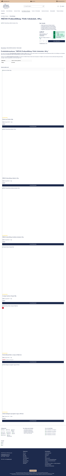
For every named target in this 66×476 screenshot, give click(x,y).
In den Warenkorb (56, 41)
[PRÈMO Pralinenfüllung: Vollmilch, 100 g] (33, 152)
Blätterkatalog (25, 462)
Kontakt (24, 454)
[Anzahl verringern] (41, 41)
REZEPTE (33, 1)
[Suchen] (43, 6)
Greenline (46, 462)
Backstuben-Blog (25, 460)
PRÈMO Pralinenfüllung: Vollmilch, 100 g (10, 178)
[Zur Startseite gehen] (6, 6)
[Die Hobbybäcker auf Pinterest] (50, 433)
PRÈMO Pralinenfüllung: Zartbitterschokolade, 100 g (13, 237)
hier (53, 473)
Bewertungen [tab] (19, 47)
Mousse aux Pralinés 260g (7, 119)
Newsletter (25, 463)
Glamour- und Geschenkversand (50, 460)
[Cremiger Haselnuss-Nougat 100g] (33, 270)
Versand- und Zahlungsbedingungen (50, 459)
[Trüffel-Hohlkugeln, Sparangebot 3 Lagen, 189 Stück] (33, 387)
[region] (19, 34)
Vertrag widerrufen (33, 470)
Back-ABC (24, 455)
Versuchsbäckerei (26, 458)
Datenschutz (47, 454)
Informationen (47, 451)
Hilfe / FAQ (25, 459)
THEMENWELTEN (6, 1)
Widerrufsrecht (47, 458)
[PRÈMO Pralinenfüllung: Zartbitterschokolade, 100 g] (33, 211)
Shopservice (25, 451)
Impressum (47, 455)
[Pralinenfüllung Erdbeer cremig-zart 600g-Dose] (33, 328)
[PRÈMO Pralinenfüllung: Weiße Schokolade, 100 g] (19, 34)
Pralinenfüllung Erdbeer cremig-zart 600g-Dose (12, 354)
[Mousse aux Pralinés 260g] (33, 93)
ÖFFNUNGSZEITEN (61, 1)
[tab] (3, 48)
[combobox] (33, 6)
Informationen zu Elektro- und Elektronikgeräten (52, 463)
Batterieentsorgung (48, 464)
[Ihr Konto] (58, 6)
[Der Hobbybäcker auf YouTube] (50, 434)
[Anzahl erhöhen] (47, 41)
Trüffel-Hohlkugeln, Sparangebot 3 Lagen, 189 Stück (13, 413)
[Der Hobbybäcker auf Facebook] (50, 431)
